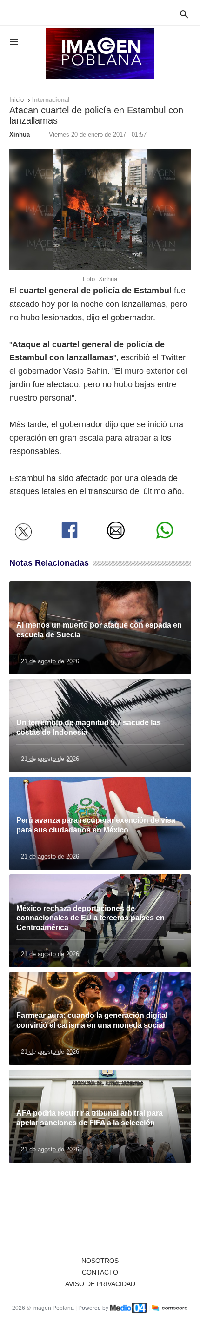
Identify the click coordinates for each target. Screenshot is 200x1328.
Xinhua (19, 134)
